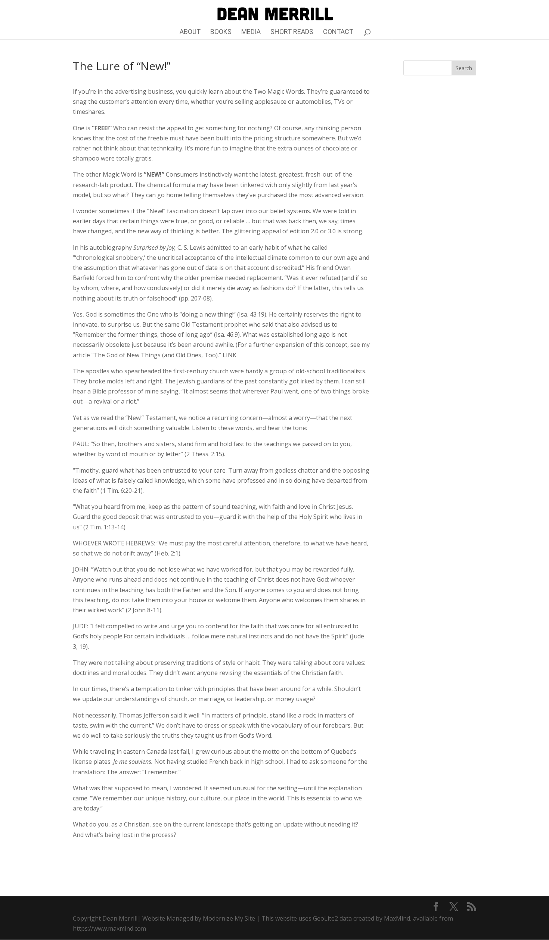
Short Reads (291, 32)
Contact (338, 32)
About (190, 32)
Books (221, 32)
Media (251, 32)
